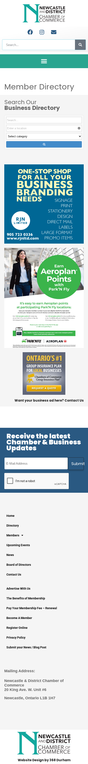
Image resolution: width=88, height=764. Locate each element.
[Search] (80, 45)
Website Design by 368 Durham (44, 760)
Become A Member (19, 618)
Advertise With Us (18, 588)
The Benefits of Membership (25, 598)
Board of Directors (18, 564)
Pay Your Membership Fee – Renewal (31, 608)
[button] (44, 61)
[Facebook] (30, 32)
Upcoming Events (18, 545)
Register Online (17, 627)
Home (10, 515)
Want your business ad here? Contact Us (49, 400)
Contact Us (13, 574)
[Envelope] (53, 32)
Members (12, 535)
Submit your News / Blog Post (26, 647)
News (10, 555)
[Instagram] (42, 32)
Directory (12, 525)
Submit (77, 463)
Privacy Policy (15, 637)
